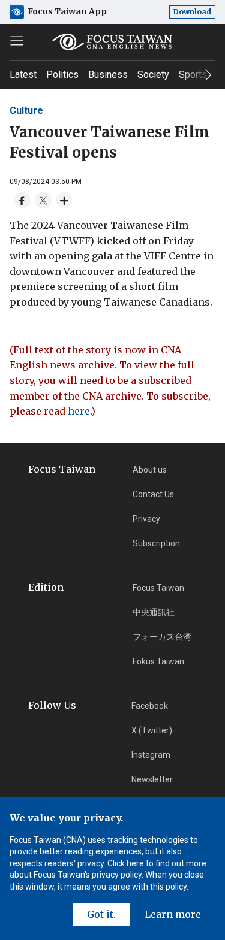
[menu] (17, 41)
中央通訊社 (154, 612)
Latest (23, 74)
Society (153, 74)
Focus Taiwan (158, 588)
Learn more (173, 914)
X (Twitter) (151, 730)
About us (150, 469)
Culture (26, 110)
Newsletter (152, 779)
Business (108, 74)
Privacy (146, 519)
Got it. (101, 914)
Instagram (150, 755)
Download (192, 11)
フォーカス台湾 (162, 637)
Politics (62, 74)
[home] (113, 42)
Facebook (149, 706)
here (79, 411)
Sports (193, 74)
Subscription (156, 543)
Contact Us (153, 494)
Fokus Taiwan (158, 661)
